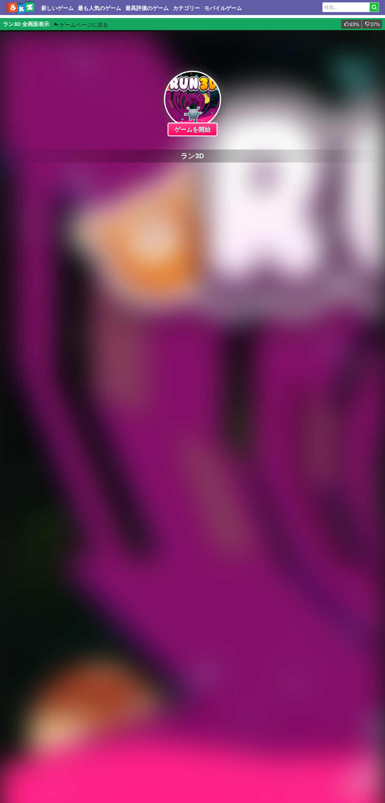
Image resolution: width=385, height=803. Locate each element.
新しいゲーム (57, 8)
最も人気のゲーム (99, 8)
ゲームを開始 (192, 129)
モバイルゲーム (223, 8)
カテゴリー (186, 8)
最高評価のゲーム (147, 8)
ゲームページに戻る (84, 25)
